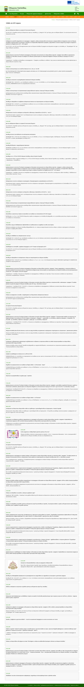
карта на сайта (74, 685)
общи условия (37, 685)
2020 (54, 17)
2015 (33, 17)
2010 (11, 17)
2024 (71, 17)
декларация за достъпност (47, 685)
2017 (41, 17)
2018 (45, 17)
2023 (67, 17)
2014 (28, 17)
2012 (20, 17)
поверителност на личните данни (62, 685)
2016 (37, 17)
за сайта (30, 685)
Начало (53, 19)
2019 (50, 17)
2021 (58, 17)
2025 (75, 17)
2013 (24, 17)
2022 (62, 17)
